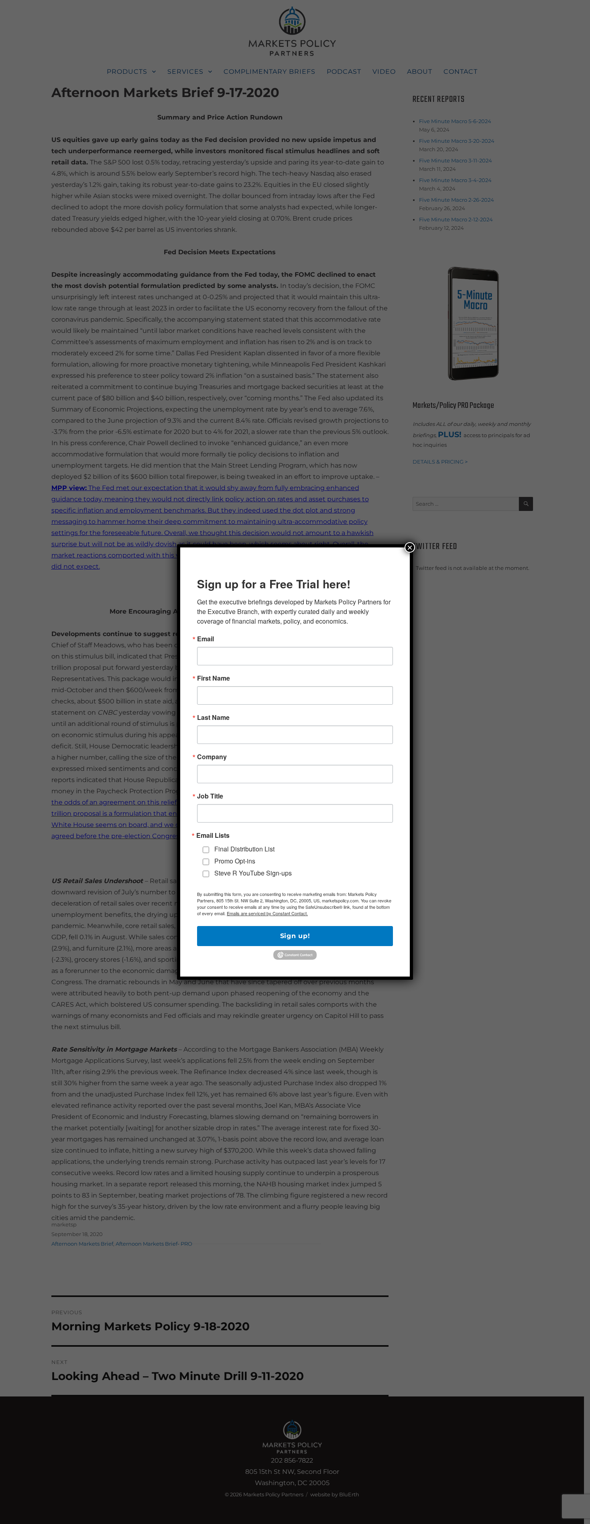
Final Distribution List (244, 848)
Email (205, 639)
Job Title (210, 796)
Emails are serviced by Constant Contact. (267, 913)
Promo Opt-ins (234, 860)
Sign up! (295, 936)
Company (212, 757)
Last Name (213, 717)
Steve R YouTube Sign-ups (253, 873)
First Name (213, 678)
